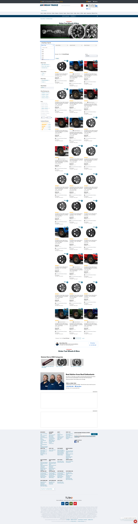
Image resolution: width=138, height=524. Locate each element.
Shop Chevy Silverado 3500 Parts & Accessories (52, 466)
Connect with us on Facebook (75, 442)
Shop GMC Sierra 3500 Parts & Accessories (52, 483)
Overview (58, 433)
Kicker (43, 87)
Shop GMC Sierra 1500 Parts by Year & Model (69, 473)
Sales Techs (59, 438)
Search (82, 5)
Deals (42, 13)
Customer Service (52, 438)
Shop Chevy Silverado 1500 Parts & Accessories (69, 454)
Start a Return (51, 435)
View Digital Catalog (43, 447)
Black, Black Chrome (45, 64)
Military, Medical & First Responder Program (52, 441)
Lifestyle (45, 13)
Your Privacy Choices (82, 519)
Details (61, 1)
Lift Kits (81, 13)
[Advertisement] (69, 400)
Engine (65, 13)
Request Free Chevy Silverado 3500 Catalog (52, 469)
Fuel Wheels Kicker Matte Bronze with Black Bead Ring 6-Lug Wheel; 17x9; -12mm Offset (76, 76)
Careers (58, 435)
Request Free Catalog (44, 446)
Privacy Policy (74, 519)
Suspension (89, 13)
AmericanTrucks (67, 500)
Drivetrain (61, 13)
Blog (41, 445)
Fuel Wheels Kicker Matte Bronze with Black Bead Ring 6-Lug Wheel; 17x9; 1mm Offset (90, 75)
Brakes (53, 13)
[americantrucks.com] (49, 5)
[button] (88, 9)
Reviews (58, 439)
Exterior (71, 13)
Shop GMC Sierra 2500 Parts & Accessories (43, 483)
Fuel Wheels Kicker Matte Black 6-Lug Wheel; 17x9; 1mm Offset (61, 74)
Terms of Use (51, 443)
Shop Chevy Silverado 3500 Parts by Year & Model (52, 463)
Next (83, 338)
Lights (85, 13)
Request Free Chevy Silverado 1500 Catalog (69, 457)
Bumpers (57, 13)
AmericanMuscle (59, 500)
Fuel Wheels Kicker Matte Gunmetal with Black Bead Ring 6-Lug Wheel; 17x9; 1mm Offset (91, 131)
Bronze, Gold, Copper (45, 66)
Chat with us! (51, 439)
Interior (78, 13)
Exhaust (68, 13)
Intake (75, 13)
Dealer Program (60, 437)
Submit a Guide (60, 434)
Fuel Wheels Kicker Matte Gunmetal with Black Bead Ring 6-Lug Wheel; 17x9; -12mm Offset (61, 103)
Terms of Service (81, 521)
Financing (42, 439)
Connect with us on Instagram (78, 442)
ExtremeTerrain (75, 500)
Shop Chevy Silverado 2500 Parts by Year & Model (44, 463)
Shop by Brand (42, 18)
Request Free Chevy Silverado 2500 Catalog (43, 469)
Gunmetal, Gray (44, 67)
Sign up (94, 434)
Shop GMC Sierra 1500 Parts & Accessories (69, 476)
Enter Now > (73, 16)
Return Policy (51, 436)
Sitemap (68, 519)
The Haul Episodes (43, 444)
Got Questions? (51, 437)
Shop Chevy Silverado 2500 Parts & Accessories (44, 466)
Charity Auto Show (60, 436)
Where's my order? (52, 434)
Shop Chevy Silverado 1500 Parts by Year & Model (69, 452)
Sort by (86, 54)
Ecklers (80, 500)
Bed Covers (49, 13)
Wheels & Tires (94, 13)
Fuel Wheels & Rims (49, 18)
